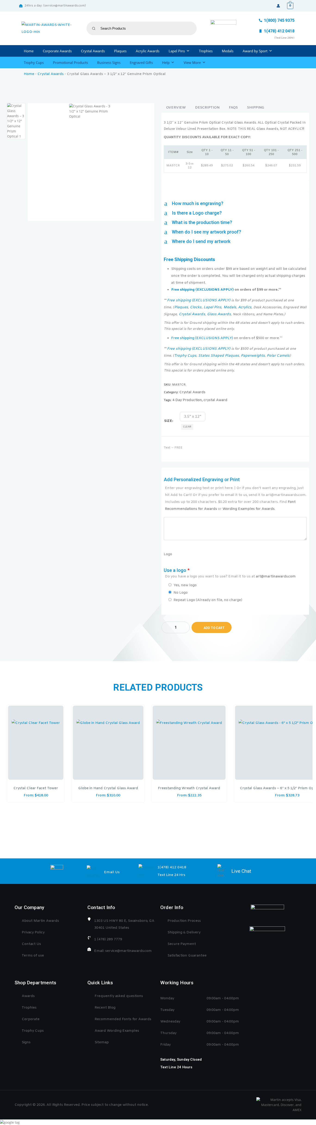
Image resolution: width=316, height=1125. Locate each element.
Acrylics (244, 307)
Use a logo (230, 573)
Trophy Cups (34, 62)
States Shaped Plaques (218, 355)
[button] (235, 203)
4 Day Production (187, 400)
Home (29, 51)
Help (166, 62)
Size (168, 421)
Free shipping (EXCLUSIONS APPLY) (202, 289)
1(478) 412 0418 (172, 867)
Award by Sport (255, 51)
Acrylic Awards (147, 51)
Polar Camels (278, 355)
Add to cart (214, 628)
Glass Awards (219, 314)
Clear (187, 426)
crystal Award (215, 400)
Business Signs (109, 62)
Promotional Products (70, 62)
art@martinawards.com (276, 576)
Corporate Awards (57, 51)
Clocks (195, 307)
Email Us (112, 872)
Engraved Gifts (141, 62)
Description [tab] (207, 107)
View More (192, 62)
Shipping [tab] (255, 107)
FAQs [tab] (233, 107)
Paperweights (253, 355)
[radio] (192, 416)
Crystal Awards (93, 51)
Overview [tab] (176, 107)
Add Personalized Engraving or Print (235, 494)
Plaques (120, 51)
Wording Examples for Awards (249, 509)
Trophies (206, 51)
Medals (227, 51)
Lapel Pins (177, 51)
